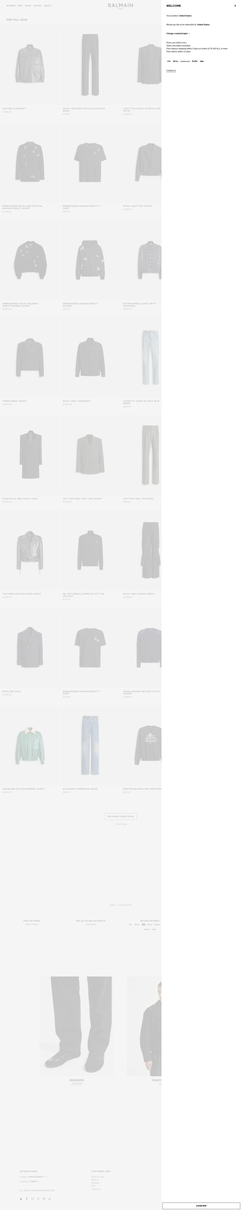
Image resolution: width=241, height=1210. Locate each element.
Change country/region (177, 34)
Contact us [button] (171, 71)
